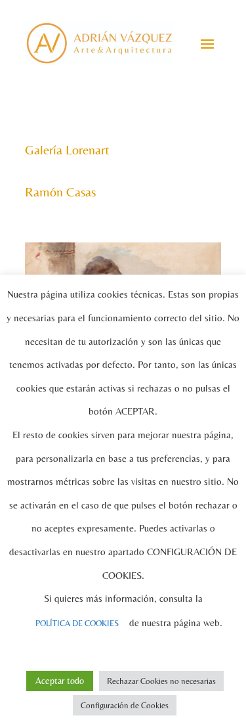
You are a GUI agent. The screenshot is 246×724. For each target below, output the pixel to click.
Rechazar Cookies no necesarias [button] (161, 681)
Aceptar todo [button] (59, 680)
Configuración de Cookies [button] (125, 705)
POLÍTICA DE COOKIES (77, 623)
